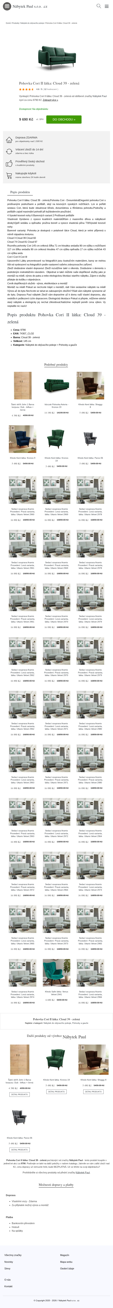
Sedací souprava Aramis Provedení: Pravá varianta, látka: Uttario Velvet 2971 (56, 780)
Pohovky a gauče (80, 1023)
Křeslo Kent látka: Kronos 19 (56, 1080)
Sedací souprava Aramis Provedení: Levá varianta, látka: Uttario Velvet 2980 (90, 726)
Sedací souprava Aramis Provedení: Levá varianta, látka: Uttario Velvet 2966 (90, 994)
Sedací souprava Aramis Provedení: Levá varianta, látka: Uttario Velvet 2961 (23, 565)
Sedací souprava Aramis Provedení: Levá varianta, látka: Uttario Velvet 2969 (57, 512)
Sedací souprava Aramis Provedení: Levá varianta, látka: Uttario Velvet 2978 (90, 512)
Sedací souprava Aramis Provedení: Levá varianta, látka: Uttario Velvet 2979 (90, 619)
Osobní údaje (67, 1268)
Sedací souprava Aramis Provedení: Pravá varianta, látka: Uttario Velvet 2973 (56, 941)
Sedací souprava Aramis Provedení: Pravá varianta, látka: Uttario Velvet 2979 (90, 672)
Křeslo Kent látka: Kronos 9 (22, 458)
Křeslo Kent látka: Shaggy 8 (93, 1080)
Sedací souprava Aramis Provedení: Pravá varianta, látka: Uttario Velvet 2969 (56, 565)
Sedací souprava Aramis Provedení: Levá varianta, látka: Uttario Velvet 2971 (57, 726)
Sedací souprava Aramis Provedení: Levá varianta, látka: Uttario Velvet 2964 (90, 833)
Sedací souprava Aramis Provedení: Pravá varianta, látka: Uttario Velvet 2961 (22, 619)
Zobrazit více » (50, 100)
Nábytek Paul (100, 96)
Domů (8, 23)
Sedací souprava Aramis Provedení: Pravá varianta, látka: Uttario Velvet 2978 (90, 565)
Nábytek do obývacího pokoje (32, 23)
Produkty (15, 23)
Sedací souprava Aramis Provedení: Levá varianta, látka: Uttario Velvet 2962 (23, 672)
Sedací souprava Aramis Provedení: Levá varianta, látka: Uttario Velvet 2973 (90, 887)
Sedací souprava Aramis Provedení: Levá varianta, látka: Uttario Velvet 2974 (23, 994)
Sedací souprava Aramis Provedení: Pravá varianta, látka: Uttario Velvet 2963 (22, 833)
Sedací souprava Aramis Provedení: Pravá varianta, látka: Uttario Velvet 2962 (22, 726)
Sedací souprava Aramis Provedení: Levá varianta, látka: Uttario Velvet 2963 (23, 780)
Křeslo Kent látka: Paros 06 (90, 458)
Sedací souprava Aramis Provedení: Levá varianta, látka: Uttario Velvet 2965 (23, 941)
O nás (7, 1280)
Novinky (8, 1262)
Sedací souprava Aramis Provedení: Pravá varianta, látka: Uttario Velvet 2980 (90, 780)
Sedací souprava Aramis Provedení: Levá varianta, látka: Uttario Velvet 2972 (57, 833)
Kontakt (8, 1286)
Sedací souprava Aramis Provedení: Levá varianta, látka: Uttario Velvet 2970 (57, 619)
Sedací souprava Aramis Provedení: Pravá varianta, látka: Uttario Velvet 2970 (56, 672)
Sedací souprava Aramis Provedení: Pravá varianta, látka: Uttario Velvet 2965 (90, 941)
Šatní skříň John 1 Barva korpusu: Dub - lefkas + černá (22, 407)
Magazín (64, 1255)
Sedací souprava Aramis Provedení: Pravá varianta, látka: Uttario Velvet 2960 (22, 512)
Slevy (7, 1268)
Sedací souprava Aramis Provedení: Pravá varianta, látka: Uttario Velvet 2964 (56, 887)
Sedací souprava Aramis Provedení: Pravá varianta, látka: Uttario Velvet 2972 (22, 887)
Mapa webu (66, 1262)
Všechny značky (12, 1255)
